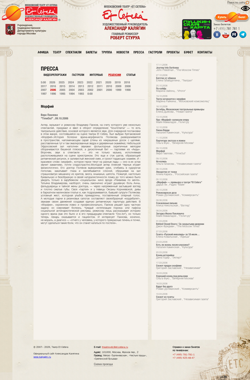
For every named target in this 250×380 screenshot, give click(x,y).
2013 (81, 86)
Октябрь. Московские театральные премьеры (180, 109)
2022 (90, 82)
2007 (44, 90)
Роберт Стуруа (125, 37)
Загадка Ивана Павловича (173, 213)
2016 (53, 86)
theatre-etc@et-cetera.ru (115, 347)
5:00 (43, 82)
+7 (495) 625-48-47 (184, 357)
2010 (109, 86)
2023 (80, 82)
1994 (72, 93)
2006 (53, 90)
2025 (62, 82)
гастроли (155, 52)
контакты (204, 52)
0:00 (90, 93)
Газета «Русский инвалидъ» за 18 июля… (178, 234)
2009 (118, 86)
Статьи (130, 75)
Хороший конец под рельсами (175, 276)
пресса (138, 52)
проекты (173, 52)
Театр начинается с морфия (183, 99)
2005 (62, 90)
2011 (100, 86)
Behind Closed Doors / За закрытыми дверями (180, 224)
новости (122, 52)
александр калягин (125, 28)
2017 (44, 86)
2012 (90, 86)
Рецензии (114, 75)
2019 (118, 82)
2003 (81, 90)
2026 (52, 82)
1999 (118, 90)
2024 (71, 82)
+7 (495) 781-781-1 (184, 354)
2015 (62, 86)
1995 (62, 93)
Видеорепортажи (55, 75)
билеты (91, 52)
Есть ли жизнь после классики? (174, 245)
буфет (188, 52)
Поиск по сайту (236, 2)
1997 (44, 93)
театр (57, 52)
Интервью (96, 75)
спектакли (73, 52)
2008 (128, 86)
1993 (81, 93)
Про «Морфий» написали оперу (172, 120)
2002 (90, 90)
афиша (43, 52)
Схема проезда (103, 364)
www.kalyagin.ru (42, 356)
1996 (53, 93)
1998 (128, 90)
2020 (108, 82)
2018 (127, 82)
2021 (99, 82)
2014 (72, 86)
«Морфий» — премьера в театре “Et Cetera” (179, 182)
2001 (100, 90)
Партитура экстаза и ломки (175, 140)
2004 (72, 90)
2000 (109, 90)
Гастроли (78, 75)
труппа (107, 52)
